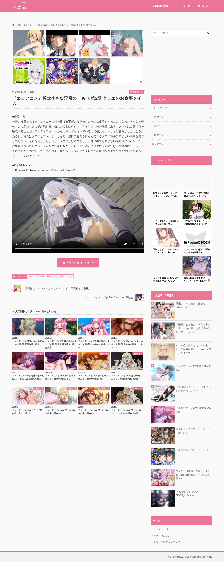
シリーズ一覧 (183, 6)
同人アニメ (158, 143)
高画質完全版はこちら (77, 262)
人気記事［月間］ (162, 6)
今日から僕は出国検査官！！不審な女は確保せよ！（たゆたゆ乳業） (193, 474)
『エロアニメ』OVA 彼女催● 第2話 (193, 409)
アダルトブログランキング (165, 541)
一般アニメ (158, 135)
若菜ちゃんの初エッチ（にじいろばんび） (193, 430)
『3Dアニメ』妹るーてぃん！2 (193, 449)
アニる (19, 7)
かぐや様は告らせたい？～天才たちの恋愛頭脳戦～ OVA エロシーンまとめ (193, 349)
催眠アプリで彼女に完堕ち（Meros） (190, 305)
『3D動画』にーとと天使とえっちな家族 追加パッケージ (193, 389)
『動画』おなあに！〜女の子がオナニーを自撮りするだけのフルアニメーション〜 (193, 328)
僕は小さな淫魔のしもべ (60, 276)
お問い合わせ (202, 6)
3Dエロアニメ (159, 108)
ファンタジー (37, 276)
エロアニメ (21, 276)
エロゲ (155, 126)
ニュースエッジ (159, 529)
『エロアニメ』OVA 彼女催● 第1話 (193, 368)
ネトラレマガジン (160, 535)
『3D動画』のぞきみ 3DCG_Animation (187, 493)
